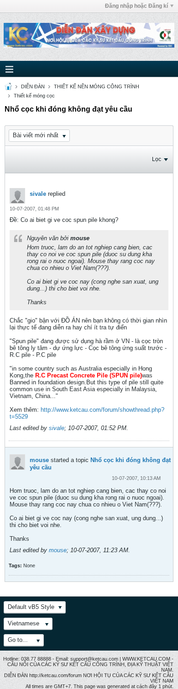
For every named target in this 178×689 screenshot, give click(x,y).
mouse (39, 460)
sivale (38, 193)
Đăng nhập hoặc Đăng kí (136, 6)
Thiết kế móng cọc (34, 95)
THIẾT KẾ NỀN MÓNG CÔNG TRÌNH (96, 86)
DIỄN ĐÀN (33, 86)
